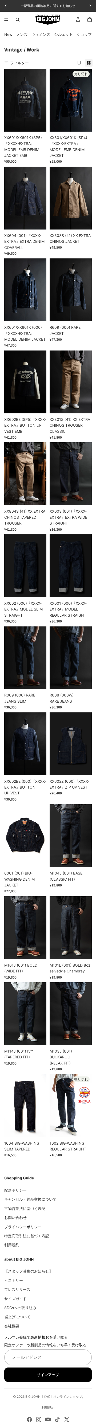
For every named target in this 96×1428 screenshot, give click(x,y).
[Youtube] (48, 1419)
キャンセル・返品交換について (30, 1199)
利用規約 (11, 1245)
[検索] (17, 19)
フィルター (19, 62)
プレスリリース (17, 1289)
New (8, 34)
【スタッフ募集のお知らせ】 (28, 1271)
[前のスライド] (6, 6)
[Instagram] (38, 1419)
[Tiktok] (57, 1419)
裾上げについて (17, 1316)
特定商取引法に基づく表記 (26, 1236)
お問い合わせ (15, 1217)
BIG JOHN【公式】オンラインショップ (53, 1397)
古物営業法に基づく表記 (24, 1208)
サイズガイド (15, 1298)
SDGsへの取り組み (20, 1307)
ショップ (84, 34)
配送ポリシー (15, 1190)
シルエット (63, 34)
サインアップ (48, 1374)
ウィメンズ (40, 34)
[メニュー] (6, 20)
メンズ (21, 34)
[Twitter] (66, 1419)
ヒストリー (13, 1280)
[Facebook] (29, 1419)
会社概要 (11, 1326)
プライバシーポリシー (23, 1226)
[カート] (89, 19)
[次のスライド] (90, 6)
